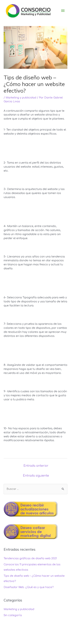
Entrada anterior (35, 465)
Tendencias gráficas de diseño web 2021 (30, 558)
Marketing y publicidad (21, 97)
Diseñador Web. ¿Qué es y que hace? (29, 587)
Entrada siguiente (36, 475)
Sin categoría (13, 615)
